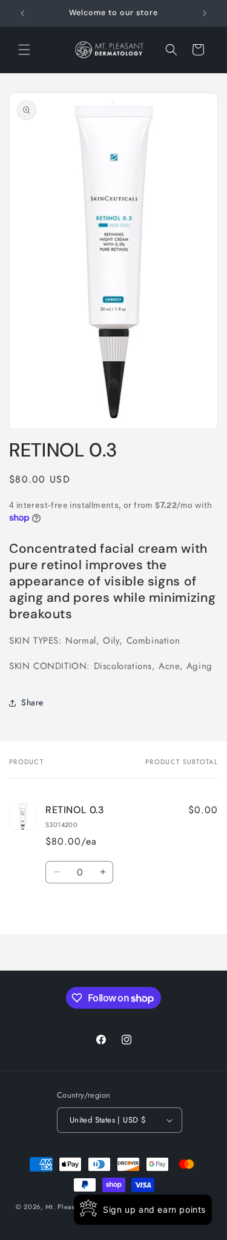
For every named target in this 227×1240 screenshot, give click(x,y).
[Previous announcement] (22, 13)
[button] (24, 49)
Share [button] (32, 702)
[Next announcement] (204, 13)
